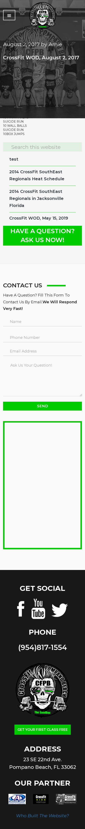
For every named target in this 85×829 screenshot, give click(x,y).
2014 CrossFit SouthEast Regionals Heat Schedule (36, 175)
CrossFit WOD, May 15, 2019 (38, 218)
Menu (9, 15)
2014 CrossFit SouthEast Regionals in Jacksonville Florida (36, 198)
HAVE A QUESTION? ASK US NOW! (42, 235)
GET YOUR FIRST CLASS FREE (43, 730)
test (13, 159)
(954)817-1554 (42, 647)
